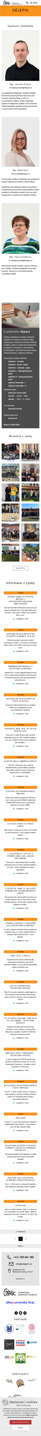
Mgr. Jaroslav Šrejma (20, 84)
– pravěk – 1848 (17, 396)
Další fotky (20, 568)
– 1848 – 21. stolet (19, 399)
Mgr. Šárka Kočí (20, 170)
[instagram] (25, 1312)
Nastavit (20, 1428)
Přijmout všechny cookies (20, 1422)
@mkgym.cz (27, 88)
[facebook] (16, 1312)
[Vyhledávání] (27, 3)
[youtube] (20, 1312)
